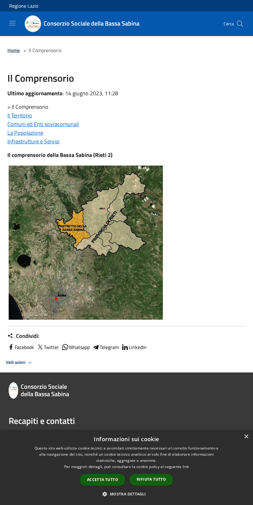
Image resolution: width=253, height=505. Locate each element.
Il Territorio (19, 115)
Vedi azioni (16, 362)
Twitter (51, 347)
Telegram (109, 347)
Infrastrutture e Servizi (33, 141)
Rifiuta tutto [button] (151, 479)
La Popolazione (25, 133)
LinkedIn (138, 347)
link (186, 466)
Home (13, 50)
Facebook (24, 347)
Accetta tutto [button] (102, 479)
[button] (126, 494)
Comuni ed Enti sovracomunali (43, 124)
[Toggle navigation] (12, 23)
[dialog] (126, 467)
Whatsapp (79, 347)
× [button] (246, 436)
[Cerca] (240, 23)
